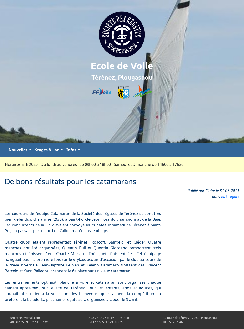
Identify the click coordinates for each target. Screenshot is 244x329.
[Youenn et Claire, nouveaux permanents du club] (239, 150)
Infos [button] (71, 149)
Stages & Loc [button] (47, 149)
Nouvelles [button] (18, 149)
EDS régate (230, 196)
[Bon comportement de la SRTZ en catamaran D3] (235, 150)
